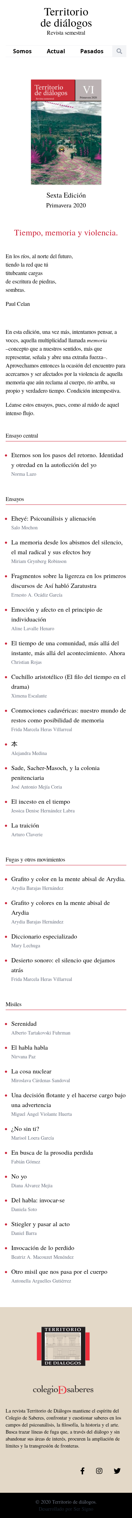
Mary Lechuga (25, 945)
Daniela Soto (24, 1209)
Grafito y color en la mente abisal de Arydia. (68, 878)
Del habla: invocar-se (38, 1200)
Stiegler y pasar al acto (40, 1224)
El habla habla (29, 1047)
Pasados (91, 51)
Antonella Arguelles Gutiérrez (41, 1280)
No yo (19, 1176)
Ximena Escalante (29, 695)
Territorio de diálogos (66, 20)
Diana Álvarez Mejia (31, 1185)
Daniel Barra (24, 1233)
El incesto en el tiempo (40, 801)
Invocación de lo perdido (42, 1247)
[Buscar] (119, 51)
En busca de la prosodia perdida (52, 1152)
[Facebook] (82, 1471)
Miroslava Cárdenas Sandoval (40, 1080)
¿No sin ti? (25, 1128)
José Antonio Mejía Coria (36, 786)
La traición (25, 825)
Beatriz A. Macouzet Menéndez (42, 1256)
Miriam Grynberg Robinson (39, 561)
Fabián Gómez (25, 1161)
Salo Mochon (24, 527)
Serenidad (24, 1023)
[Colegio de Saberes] (63, 1361)
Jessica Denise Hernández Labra (43, 810)
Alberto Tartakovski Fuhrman (40, 1032)
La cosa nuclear (31, 1071)
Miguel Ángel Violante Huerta (41, 1114)
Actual (56, 51)
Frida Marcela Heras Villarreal (41, 729)
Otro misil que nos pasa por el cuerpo (59, 1271)
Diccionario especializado (44, 936)
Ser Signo (83, 1508)
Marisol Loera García (32, 1137)
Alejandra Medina (29, 753)
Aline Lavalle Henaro (32, 628)
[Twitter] (117, 1471)
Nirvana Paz (23, 1056)
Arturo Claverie (27, 834)
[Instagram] (99, 1471)
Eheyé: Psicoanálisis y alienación (53, 518)
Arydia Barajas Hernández (37, 888)
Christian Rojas (26, 662)
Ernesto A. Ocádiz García (36, 594)
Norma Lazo (23, 473)
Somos (22, 51)
